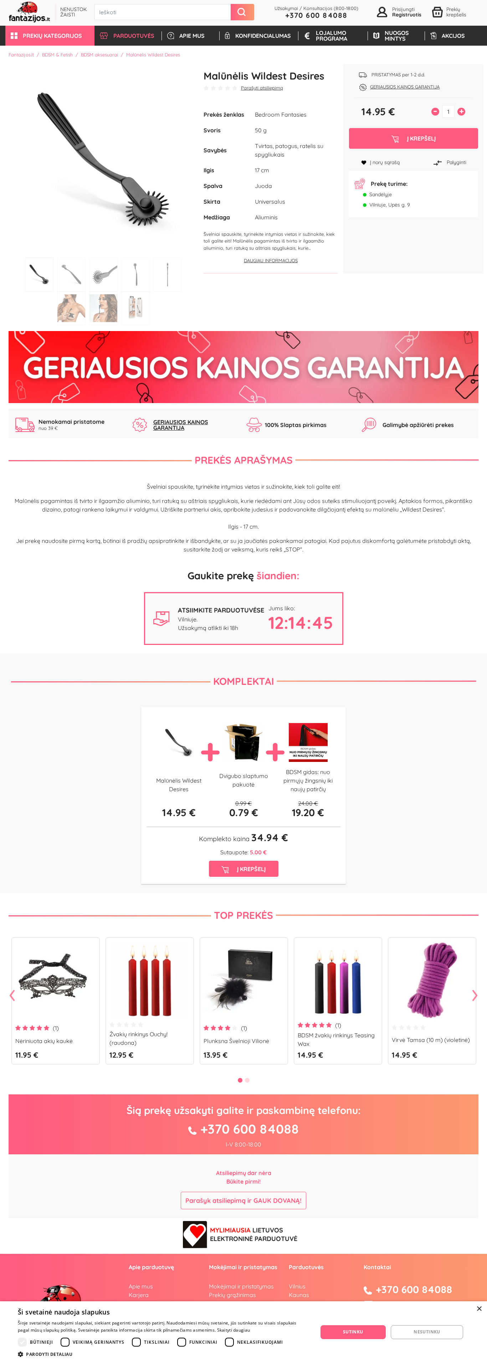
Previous (12, 996)
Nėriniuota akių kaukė (44, 1040)
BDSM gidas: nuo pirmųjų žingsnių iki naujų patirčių (308, 780)
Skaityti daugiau (233, 1330)
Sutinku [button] (353, 1332)
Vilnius (297, 1286)
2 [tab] (71, 274)
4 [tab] (135, 274)
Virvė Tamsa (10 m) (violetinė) (431, 1039)
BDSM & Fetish (57, 54)
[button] (49, 36)
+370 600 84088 (316, 15)
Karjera (139, 1294)
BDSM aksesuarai (99, 54)
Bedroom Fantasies (281, 114)
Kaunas (299, 1294)
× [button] (479, 1309)
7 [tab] (103, 308)
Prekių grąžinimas (232, 1294)
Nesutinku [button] (427, 1332)
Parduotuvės (306, 1267)
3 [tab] (103, 274)
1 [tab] (39, 274)
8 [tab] (135, 308)
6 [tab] (71, 308)
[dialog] (243, 1332)
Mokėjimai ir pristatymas (241, 1286)
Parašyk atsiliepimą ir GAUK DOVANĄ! (243, 1200)
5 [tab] (167, 274)
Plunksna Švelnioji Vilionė (236, 1040)
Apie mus (141, 1286)
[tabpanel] (103, 159)
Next (474, 996)
